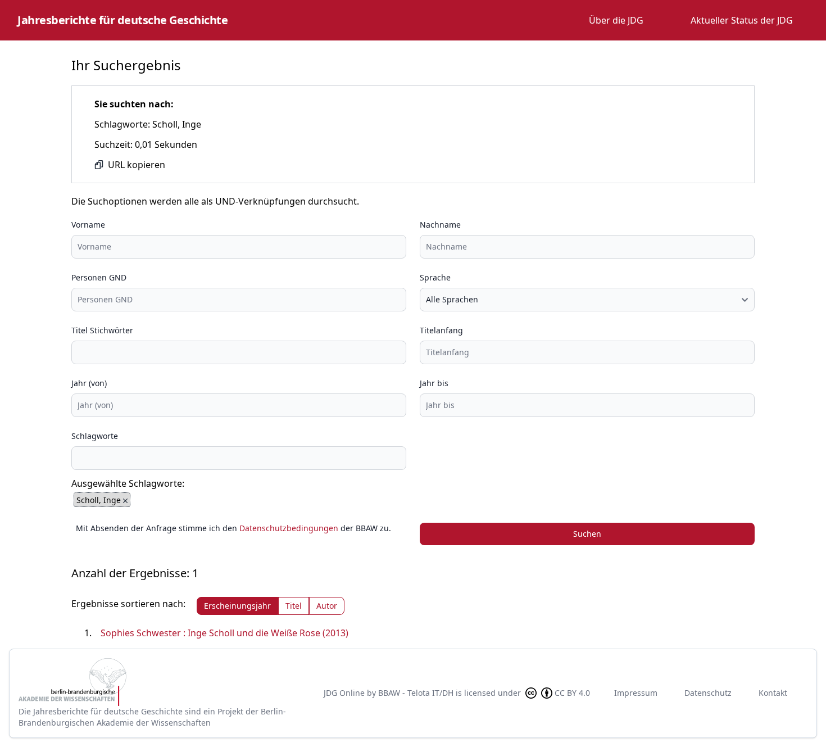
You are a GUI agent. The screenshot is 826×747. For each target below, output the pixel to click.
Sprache (435, 277)
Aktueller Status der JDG (742, 20)
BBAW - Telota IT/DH (415, 692)
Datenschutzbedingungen (288, 528)
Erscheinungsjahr (237, 605)
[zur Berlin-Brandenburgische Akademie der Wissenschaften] (162, 682)
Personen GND (98, 277)
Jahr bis (434, 383)
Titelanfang (441, 330)
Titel (293, 605)
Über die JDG (616, 20)
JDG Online (344, 692)
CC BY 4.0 (572, 692)
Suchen (587, 533)
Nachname (440, 224)
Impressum (635, 692)
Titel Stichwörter (102, 330)
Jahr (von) (89, 383)
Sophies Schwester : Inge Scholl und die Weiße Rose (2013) (224, 633)
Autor (326, 605)
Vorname (88, 224)
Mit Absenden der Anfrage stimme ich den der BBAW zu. (233, 528)
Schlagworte (94, 436)
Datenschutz (708, 692)
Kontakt (773, 692)
